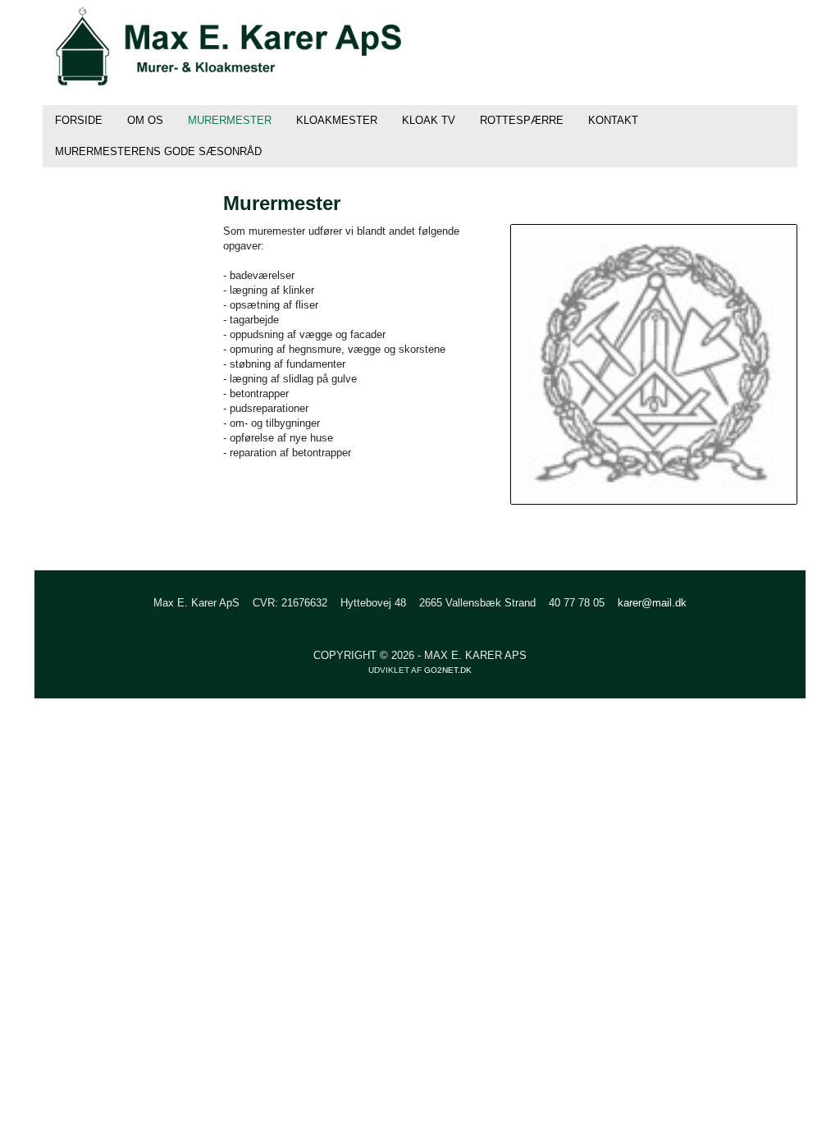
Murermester (230, 120)
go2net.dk (448, 670)
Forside (79, 120)
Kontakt (613, 120)
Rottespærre (522, 120)
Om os (145, 120)
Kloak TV (428, 120)
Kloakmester (336, 120)
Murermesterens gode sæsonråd (158, 151)
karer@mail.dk (652, 603)
